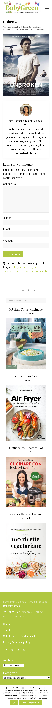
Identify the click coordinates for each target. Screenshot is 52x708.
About (6, 630)
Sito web (8, 240)
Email (7, 229)
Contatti (7, 624)
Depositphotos (11, 605)
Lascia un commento (36, 29)
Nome (7, 217)
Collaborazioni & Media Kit (19, 636)
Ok (14, 702)
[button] (47, 7)
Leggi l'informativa (30, 702)
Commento (10, 183)
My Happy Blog (11, 612)
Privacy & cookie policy (16, 642)
